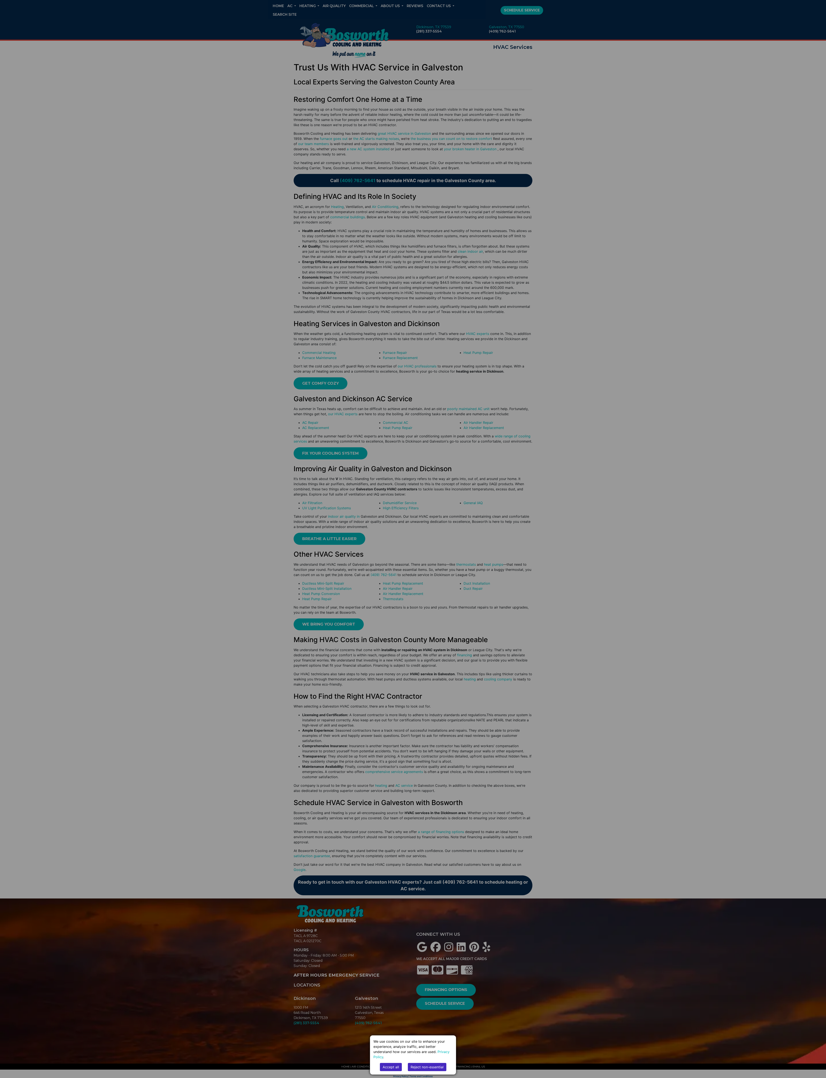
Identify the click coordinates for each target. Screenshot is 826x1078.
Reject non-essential (427, 1067)
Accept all (391, 1067)
